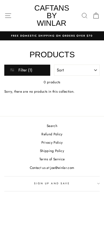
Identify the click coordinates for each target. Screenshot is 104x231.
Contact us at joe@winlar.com (52, 167)
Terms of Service (52, 159)
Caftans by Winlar (51, 15)
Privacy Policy (52, 142)
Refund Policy (51, 134)
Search (52, 125)
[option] (52, 36)
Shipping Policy (52, 150)
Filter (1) (24, 70)
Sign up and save (52, 183)
